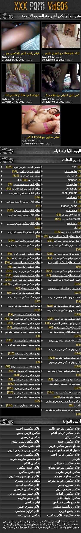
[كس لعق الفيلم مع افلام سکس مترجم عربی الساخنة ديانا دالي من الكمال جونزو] (61, 78)
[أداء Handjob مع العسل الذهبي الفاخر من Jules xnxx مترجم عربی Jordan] (61, 36)
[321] (23, 275)
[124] (64, 392)
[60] (62, 236)
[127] (64, 240)
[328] (27, 375)
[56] (23, 347)
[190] (22, 279)
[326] (23, 392)
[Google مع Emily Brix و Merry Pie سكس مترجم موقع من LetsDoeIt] (21, 78)
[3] (77, 201)
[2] (73, 171)
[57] (23, 204)
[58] (68, 214)
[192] (24, 308)
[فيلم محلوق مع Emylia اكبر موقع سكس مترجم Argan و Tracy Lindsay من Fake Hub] (41, 120)
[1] (76, 166)
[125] (68, 219)
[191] (23, 225)
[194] (24, 240)
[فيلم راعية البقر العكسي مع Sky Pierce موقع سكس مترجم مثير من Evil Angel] (21, 36)
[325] (64, 305)
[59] (64, 299)
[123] (64, 312)
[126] (64, 253)
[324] (23, 405)
